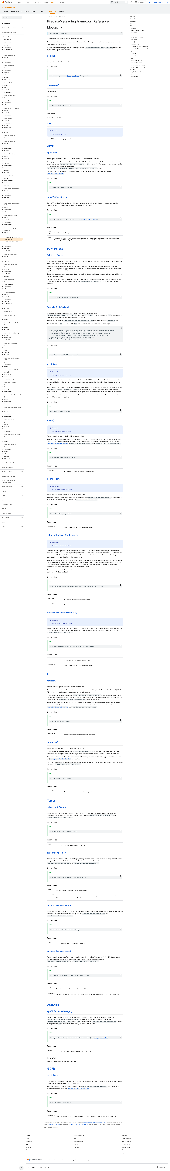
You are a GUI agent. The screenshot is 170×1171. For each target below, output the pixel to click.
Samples (61, 11)
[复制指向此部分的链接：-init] (53, 123)
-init (49, 123)
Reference (52, 11)
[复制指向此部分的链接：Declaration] (58, 67)
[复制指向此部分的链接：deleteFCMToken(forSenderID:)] (79, 613)
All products (90, 1160)
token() (50, 420)
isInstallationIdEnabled (58, 307)
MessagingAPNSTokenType (89, 219)
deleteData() (53, 1075)
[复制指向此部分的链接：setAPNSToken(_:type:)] (71, 197)
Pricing (46, 2)
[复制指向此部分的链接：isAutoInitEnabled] (66, 255)
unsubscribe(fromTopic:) (59, 905)
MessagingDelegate (73, 76)
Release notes (126, 1147)
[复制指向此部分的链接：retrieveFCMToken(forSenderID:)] (80, 535)
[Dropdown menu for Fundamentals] (22, 11)
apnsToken (52, 152)
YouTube (76, 1147)
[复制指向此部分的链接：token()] (55, 421)
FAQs (123, 1150)
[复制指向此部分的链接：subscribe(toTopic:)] (67, 807)
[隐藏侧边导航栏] (21, 1168)
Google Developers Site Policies (79, 1124)
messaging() (53, 85)
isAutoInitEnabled (55, 255)
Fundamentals (15, 11)
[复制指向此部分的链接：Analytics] (61, 1005)
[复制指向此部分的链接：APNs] (56, 146)
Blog (150, 2)
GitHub (28, 1150)
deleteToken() (53, 479)
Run (28, 2)
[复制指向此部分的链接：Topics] (57, 801)
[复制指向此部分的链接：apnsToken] (59, 153)
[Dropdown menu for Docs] (56, 2)
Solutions (38, 2)
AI (26, 11)
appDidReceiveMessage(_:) (60, 1011)
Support (62, 2)
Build (19, 2)
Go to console (158, 2)
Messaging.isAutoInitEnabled (57, 443)
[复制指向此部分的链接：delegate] (57, 56)
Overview (5, 11)
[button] (10, 28)
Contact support (126, 1138)
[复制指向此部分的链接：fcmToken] (58, 364)
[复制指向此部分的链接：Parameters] (58, 228)
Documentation (8, 8)
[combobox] (119, 2)
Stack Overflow (126, 1141)
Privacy (33, 1167)
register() (51, 680)
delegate (51, 56)
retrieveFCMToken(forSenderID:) (63, 535)
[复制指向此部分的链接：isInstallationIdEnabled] (70, 307)
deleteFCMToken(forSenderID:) (62, 612)
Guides (28, 1138)
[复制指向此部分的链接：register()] (58, 681)
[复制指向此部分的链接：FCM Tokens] (64, 249)
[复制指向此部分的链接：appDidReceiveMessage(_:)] (75, 1011)
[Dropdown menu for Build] (23, 2)
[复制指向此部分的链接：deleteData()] (61, 1075)
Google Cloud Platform (76, 1160)
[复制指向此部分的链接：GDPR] (56, 1069)
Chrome (56, 1160)
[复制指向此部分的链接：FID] (53, 674)
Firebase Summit (78, 1141)
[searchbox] (12, 17)
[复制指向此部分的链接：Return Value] (59, 114)
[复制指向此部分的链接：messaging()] (61, 85)
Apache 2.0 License (54, 1124)
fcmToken (52, 364)
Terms (27, 1167)
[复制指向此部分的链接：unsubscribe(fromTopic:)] (72, 906)
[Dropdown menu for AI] (29, 11)
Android (48, 1160)
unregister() (52, 742)
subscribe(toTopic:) (56, 807)
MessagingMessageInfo (101, 1038)
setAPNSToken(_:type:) (55, 173)
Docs (52, 2)
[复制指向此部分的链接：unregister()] (60, 742)
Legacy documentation (128, 1153)
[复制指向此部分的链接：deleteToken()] (62, 479)
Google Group (126, 1144)
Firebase (49, 16)
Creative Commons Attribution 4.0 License (94, 1122)
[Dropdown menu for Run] (31, 2)
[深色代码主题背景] (121, 32)
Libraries (28, 1147)
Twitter (76, 1144)
